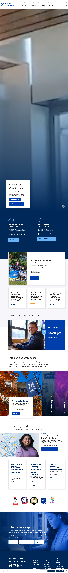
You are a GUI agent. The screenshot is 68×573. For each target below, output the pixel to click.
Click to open (61, 2)
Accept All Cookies (60, 570)
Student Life (42, 5)
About (58, 5)
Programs (26, 2)
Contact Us (64, 5)
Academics (24, 5)
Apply (21, 203)
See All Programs (14, 239)
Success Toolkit (47, 566)
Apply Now (39, 542)
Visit (45, 558)
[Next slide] (52, 345)
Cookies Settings (44, 570)
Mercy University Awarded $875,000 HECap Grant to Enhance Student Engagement (17, 469)
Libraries (46, 560)
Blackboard (35, 2)
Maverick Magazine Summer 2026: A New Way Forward (56, 467)
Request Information (14, 199)
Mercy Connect (41, 2)
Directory (57, 560)
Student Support (50, 5)
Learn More (34, 278)
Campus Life (35, 562)
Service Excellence (59, 566)
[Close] (66, 570)
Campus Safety (47, 562)
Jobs (55, 2)
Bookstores (46, 564)
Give (52, 2)
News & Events (48, 2)
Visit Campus (13, 203)
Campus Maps (58, 562)
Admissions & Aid (33, 5)
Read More (13, 304)
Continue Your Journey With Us (49, 448)
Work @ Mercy (58, 564)
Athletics (30, 2)
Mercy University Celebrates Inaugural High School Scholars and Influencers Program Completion (35, 469)
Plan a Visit (13, 542)
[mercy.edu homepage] (7, 4)
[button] (63, 206)
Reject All (51, 570)
